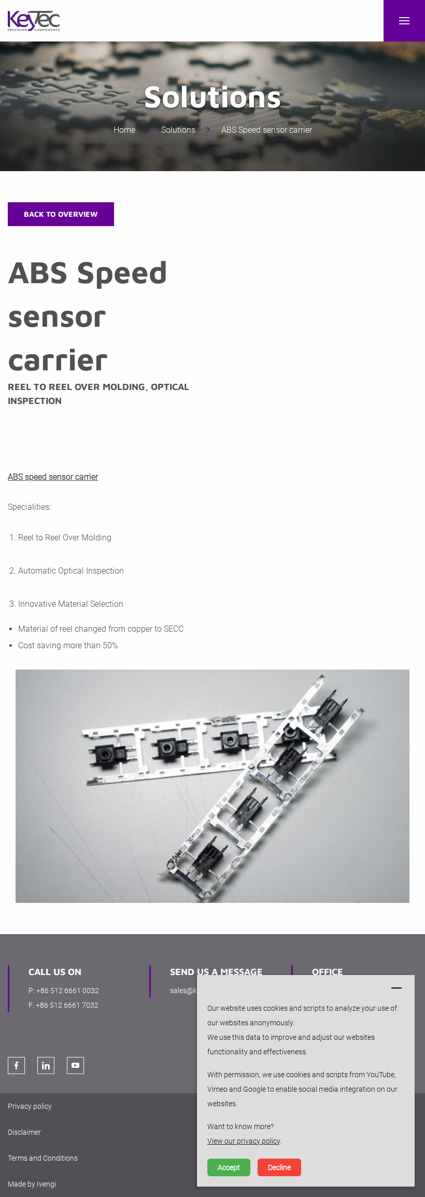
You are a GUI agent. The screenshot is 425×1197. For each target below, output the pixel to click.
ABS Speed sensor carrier (266, 130)
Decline (279, 1167)
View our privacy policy (243, 1141)
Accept (229, 1167)
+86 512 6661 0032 (67, 990)
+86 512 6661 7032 (67, 1005)
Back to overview (61, 214)
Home (124, 130)
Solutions (178, 130)
